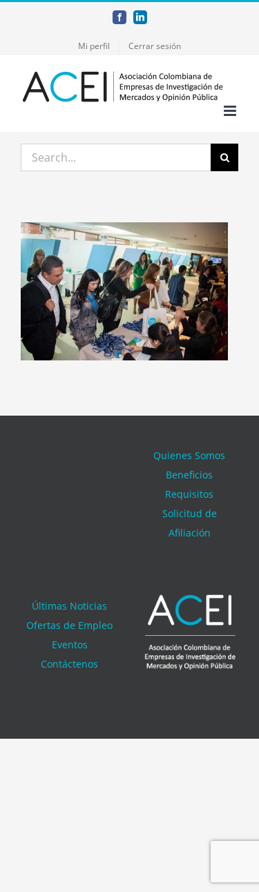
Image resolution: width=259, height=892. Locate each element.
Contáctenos (69, 663)
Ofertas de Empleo (69, 625)
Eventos (70, 644)
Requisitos (189, 494)
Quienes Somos (189, 455)
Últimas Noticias (69, 605)
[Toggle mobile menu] (231, 111)
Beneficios (189, 474)
